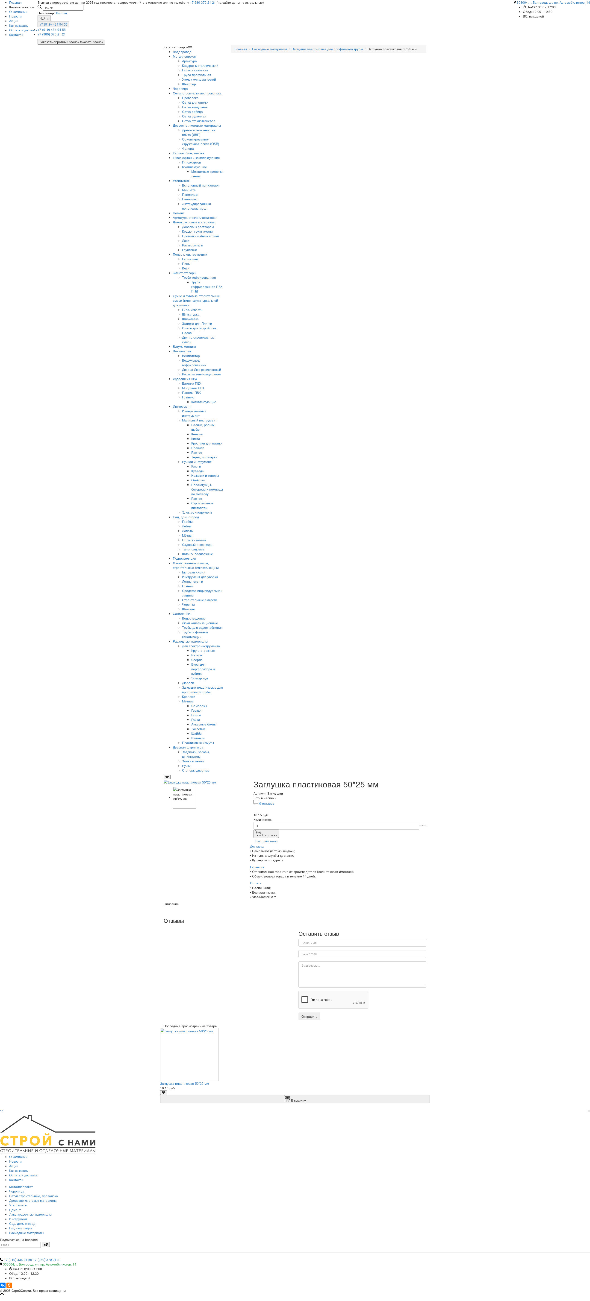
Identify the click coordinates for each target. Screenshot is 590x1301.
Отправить (309, 1016)
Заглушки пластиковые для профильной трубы (327, 49)
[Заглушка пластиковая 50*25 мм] (190, 781)
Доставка (257, 846)
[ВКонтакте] (3, 1285)
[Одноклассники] (9, 1285)
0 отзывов (266, 803)
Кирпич (61, 13)
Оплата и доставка (23, 30)
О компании (18, 11)
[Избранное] (167, 777)
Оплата (255, 883)
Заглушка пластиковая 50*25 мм (184, 1083)
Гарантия (257, 867)
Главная (241, 49)
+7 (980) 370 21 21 (52, 34)
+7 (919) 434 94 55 (53, 24)
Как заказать (18, 25)
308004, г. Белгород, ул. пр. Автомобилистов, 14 (553, 2)
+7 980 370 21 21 (203, 2)
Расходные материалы (269, 49)
